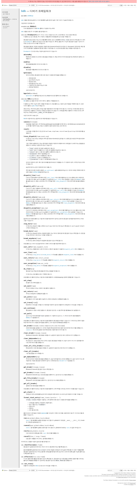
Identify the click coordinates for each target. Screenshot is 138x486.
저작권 (116, 473)
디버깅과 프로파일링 (69, 5)
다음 (128, 5)
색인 (135, 5)
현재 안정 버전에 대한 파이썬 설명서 (99, 1)
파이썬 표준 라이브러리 (56, 5)
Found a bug (132, 483)
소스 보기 (5, 27)
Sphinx (131, 484)
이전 (125, 5)
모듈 (131, 5)
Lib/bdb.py (30, 15)
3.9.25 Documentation (43, 5)
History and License (122, 477)
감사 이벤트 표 (6, 14)
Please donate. (132, 480)
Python (5, 5)
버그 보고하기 (6, 26)
